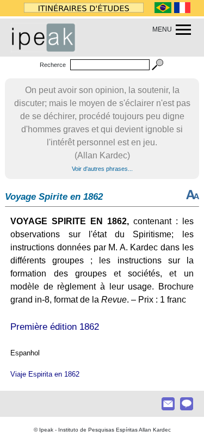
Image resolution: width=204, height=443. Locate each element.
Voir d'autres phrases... (102, 168)
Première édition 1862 (54, 327)
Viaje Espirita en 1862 (44, 374)
